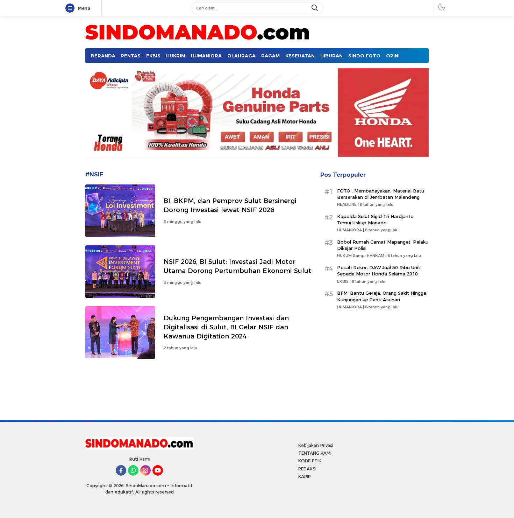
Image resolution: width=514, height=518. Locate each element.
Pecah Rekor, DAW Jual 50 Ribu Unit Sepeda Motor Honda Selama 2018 (378, 270)
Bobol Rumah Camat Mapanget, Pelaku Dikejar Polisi (382, 245)
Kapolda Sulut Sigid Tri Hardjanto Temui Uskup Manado (375, 219)
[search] (315, 8)
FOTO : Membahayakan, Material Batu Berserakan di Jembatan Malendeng (380, 194)
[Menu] (71, 8)
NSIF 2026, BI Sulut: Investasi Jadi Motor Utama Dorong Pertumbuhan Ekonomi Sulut (237, 266)
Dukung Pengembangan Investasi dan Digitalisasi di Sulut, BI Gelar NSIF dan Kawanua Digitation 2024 (226, 327)
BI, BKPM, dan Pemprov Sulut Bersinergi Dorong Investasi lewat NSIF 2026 (230, 205)
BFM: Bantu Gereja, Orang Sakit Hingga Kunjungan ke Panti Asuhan (381, 296)
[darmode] (441, 7)
